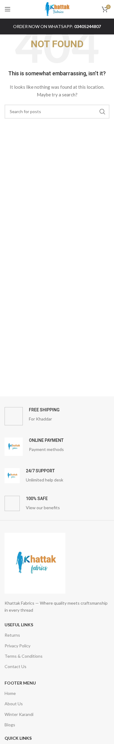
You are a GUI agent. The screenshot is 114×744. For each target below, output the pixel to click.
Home (10, 693)
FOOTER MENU (20, 682)
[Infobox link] (57, 416)
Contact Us (15, 666)
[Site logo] (57, 8)
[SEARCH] (102, 112)
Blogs (10, 724)
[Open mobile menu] (8, 9)
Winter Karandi (19, 714)
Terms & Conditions (24, 656)
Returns (12, 635)
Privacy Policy (17, 645)
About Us (14, 703)
